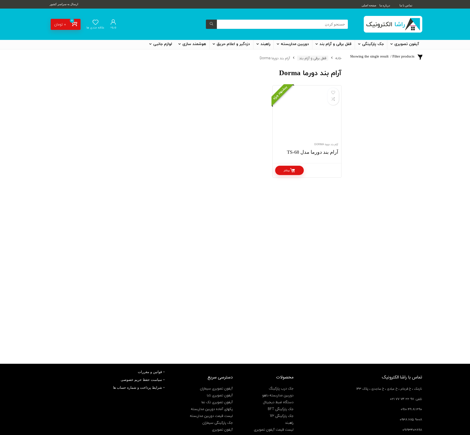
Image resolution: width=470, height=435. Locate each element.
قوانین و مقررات (150, 372)
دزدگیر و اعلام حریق (233, 44)
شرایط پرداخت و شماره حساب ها (137, 387)
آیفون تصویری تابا (220, 395)
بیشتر (287, 170)
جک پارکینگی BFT (281, 409)
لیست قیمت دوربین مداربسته (211, 416)
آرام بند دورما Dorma (326, 144)
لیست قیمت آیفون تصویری (274, 429)
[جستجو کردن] (211, 24)
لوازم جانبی (162, 44)
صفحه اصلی (369, 5)
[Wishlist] (95, 23)
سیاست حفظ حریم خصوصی (141, 380)
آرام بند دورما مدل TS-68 (312, 152)
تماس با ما (406, 5)
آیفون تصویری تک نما (217, 402)
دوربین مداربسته (295, 44)
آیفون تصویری (406, 44)
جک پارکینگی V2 (282, 416)
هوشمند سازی (194, 44)
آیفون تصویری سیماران (216, 388)
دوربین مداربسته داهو (278, 395)
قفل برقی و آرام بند (335, 44)
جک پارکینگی (373, 44)
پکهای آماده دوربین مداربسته (212, 409)
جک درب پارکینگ (281, 388)
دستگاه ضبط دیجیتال (278, 402)
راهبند (265, 44)
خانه (338, 58)
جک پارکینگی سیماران (217, 423)
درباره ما (384, 5)
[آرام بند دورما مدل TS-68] (307, 116)
